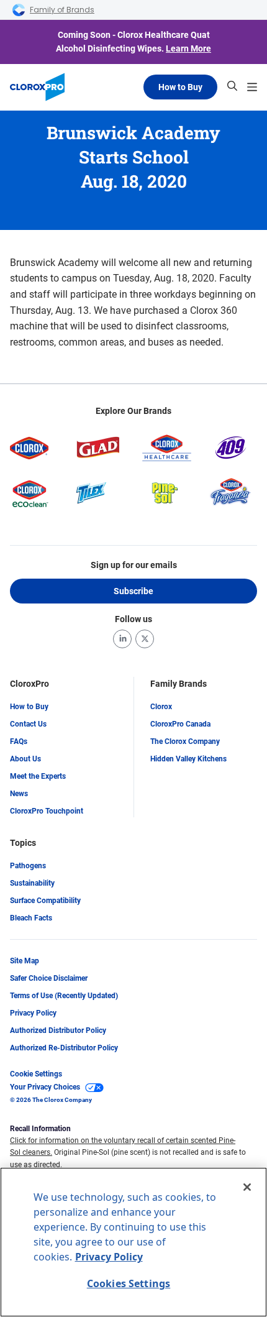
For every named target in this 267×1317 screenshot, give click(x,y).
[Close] (247, 1187)
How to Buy (180, 87)
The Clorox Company (185, 741)
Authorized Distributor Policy (58, 1030)
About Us (25, 759)
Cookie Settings (36, 1074)
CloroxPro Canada (180, 724)
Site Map (24, 961)
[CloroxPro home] (37, 87)
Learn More (188, 48)
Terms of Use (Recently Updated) (64, 995)
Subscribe (133, 591)
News (19, 793)
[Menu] (252, 87)
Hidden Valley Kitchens (188, 759)
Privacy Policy (33, 1013)
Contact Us (28, 724)
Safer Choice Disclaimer (49, 978)
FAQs (18, 741)
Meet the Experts (38, 776)
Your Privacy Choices (45, 1087)
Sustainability (32, 883)
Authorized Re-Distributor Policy (64, 1048)
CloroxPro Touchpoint (46, 811)
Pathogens (28, 865)
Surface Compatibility (45, 900)
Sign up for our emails (134, 565)
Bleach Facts (31, 918)
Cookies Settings (129, 1283)
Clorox (161, 706)
